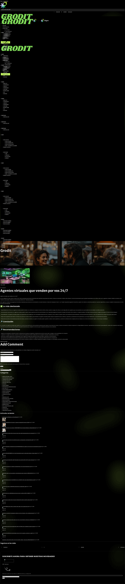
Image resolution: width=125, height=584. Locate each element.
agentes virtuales (3, 341)
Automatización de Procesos (8, 377)
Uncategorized (5, 408)
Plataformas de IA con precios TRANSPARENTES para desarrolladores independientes (19, 427)
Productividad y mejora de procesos (9, 401)
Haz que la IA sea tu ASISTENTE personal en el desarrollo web (14, 486)
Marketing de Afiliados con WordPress (9, 417)
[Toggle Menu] (1, 23)
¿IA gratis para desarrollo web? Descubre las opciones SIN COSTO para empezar (18, 459)
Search (1, 368)
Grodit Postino (8, 66)
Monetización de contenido (7, 398)
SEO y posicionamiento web (7, 405)
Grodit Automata (8, 31)
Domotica (4, 383)
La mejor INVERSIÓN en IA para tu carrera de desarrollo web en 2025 (15, 422)
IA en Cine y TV (5, 388)
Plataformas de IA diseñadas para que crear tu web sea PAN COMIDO (16, 493)
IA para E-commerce (6, 391)
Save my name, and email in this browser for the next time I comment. (16, 364)
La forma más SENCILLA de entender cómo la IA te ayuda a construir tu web (17, 533)
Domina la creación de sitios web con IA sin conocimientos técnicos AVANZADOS (18, 519)
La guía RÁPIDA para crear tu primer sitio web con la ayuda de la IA (15, 506)
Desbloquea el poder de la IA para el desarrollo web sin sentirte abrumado (17, 499)
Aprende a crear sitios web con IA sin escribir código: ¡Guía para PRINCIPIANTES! (18, 539)
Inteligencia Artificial (6, 394)
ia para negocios (5, 392)
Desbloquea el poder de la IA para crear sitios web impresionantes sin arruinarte (18, 433)
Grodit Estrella (7, 32)
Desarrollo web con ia (6, 382)
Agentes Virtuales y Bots (7, 376)
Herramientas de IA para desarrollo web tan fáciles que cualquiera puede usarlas (18, 526)
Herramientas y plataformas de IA (9, 386)
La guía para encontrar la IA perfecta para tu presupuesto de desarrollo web (17, 439)
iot (2, 395)
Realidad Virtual (5, 404)
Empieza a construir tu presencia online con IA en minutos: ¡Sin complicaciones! (18, 513)
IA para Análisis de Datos (7, 389)
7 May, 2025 (2, 284)
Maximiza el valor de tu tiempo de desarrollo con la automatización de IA (17, 466)
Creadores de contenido (7, 379)
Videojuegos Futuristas (6, 410)
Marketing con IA (5, 397)
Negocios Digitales (6, 399)
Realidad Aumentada (6, 402)
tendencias (4, 407)
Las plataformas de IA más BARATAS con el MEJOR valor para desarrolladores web (18, 479)
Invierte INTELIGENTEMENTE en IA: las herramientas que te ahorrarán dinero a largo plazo (19, 453)
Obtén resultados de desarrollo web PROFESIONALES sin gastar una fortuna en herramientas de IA (21, 446)
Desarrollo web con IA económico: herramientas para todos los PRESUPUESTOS (17, 473)
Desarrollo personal (6, 380)
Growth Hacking (5, 385)
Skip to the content (4, 1)
